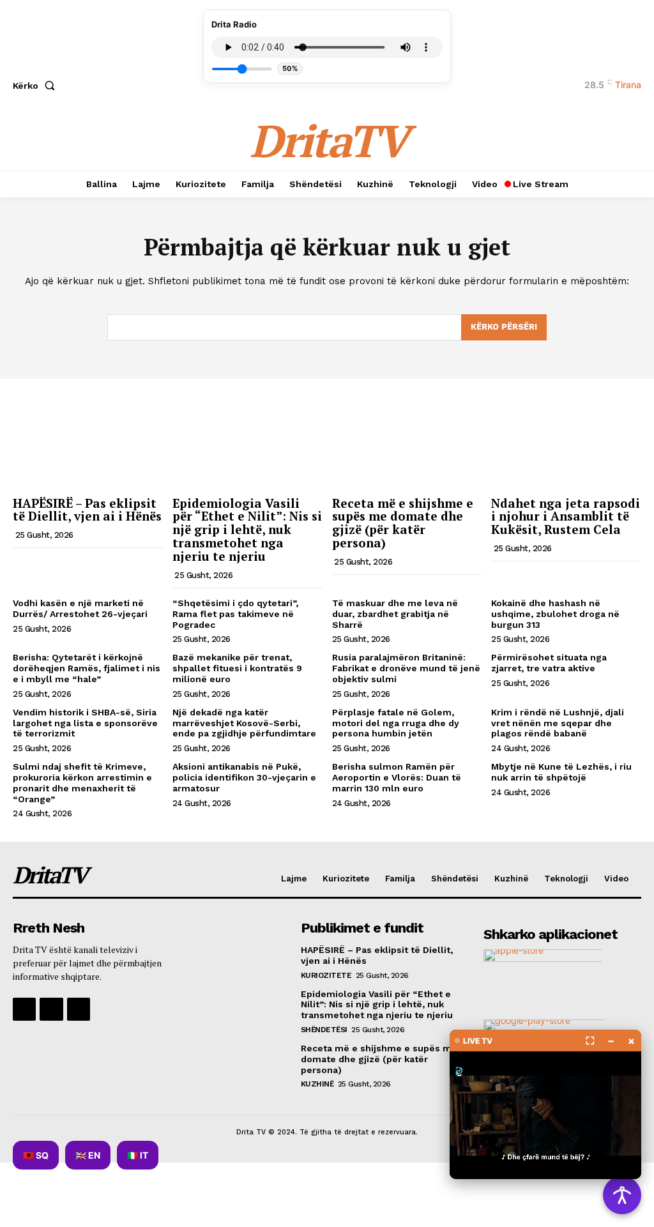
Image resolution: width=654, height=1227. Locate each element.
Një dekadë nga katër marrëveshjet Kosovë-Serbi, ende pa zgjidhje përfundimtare (244, 723)
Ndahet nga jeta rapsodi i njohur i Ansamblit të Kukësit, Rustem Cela (565, 516)
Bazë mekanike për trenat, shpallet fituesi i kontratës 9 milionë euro (237, 668)
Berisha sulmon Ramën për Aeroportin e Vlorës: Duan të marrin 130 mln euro (396, 777)
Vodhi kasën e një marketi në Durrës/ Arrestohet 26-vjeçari (80, 608)
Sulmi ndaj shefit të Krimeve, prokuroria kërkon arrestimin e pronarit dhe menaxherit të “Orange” (82, 782)
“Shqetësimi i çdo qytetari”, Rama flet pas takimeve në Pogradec (235, 614)
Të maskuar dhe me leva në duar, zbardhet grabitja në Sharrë (395, 614)
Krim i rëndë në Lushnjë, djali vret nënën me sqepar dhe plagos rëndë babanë (557, 723)
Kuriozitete (326, 975)
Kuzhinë (317, 1083)
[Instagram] (51, 1009)
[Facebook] (24, 1009)
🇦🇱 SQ (36, 1155)
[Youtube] (78, 1009)
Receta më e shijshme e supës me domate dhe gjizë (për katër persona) (402, 523)
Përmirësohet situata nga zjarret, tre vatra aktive (549, 662)
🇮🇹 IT (137, 1155)
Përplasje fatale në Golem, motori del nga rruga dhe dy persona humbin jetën (395, 723)
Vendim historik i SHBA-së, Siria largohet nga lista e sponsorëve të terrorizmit (85, 723)
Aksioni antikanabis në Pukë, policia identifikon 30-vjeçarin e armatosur (244, 777)
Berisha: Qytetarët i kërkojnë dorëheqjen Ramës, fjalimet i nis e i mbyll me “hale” (86, 668)
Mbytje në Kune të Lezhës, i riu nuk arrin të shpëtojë (561, 771)
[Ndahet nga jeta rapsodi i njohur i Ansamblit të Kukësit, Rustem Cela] (566, 434)
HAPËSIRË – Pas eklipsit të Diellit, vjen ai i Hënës (87, 509)
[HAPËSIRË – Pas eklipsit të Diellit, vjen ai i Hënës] (88, 434)
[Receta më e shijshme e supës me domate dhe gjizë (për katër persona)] (407, 434)
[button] (36, 85)
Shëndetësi (324, 1029)
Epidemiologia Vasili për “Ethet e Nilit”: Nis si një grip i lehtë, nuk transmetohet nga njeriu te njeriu (247, 530)
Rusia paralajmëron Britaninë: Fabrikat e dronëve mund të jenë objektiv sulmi (406, 668)
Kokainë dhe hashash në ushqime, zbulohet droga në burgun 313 (555, 614)
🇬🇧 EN (87, 1155)
